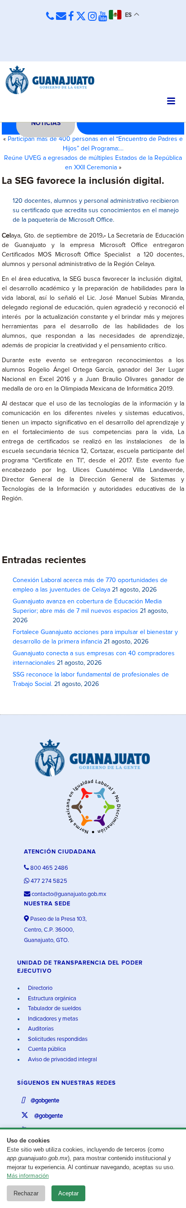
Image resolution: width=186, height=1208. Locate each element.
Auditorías (40, 1029)
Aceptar (68, 1193)
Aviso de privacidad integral (62, 1060)
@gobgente (44, 1101)
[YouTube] (102, 17)
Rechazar (26, 1193)
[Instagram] (92, 17)
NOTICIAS (45, 123)
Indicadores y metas (52, 1019)
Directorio (39, 988)
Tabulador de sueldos (54, 1009)
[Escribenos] (61, 16)
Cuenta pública (46, 1049)
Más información (28, 1176)
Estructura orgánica (51, 999)
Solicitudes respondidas (57, 1039)
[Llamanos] (50, 16)
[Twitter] (81, 17)
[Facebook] (71, 17)
